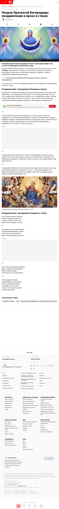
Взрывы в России (27, 411)
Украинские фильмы (28, 424)
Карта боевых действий (29, 401)
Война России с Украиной (30, 397)
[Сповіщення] (57, 2)
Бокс (24, 441)
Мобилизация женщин (46, 405)
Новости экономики (11, 420)
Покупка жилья (8, 443)
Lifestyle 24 (4, 6)
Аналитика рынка (9, 441)
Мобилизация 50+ (45, 403)
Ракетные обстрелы (28, 399)
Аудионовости (8, 407)
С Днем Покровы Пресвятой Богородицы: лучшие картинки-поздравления (25, 79)
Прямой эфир (8, 403)
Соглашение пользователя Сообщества (27, 383)
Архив (41, 380)
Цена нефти (8, 421)
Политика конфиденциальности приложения (28, 380)
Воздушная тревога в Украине (30, 405)
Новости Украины (9, 401)
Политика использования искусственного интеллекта (27, 376)
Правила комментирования (27, 386)
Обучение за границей (46, 432)
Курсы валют (8, 424)
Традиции (10, 6)
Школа (42, 425)
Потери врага (26, 413)
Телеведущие (5, 383)
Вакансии (42, 375)
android (8, 492)
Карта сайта (42, 383)
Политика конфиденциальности (28, 373)
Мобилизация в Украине (48, 397)
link (31, 365)
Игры (41, 385)
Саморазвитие (44, 429)
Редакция (4, 375)
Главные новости (9, 399)
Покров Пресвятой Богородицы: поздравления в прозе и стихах (30, 6)
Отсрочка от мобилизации (47, 409)
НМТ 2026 (43, 427)
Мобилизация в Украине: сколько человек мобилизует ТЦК (48, 413)
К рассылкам (49, 458)
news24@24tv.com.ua (8, 359)
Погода (6, 409)
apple (17, 492)
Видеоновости (8, 405)
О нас (3, 373)
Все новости (8, 397)
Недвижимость (9, 439)
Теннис (24, 445)
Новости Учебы (45, 420)
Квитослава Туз (9, 19)
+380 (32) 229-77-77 (13, 484)
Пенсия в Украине (9, 434)
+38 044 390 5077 (35, 359)
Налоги (6, 432)
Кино (24, 420)
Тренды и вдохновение (10, 445)
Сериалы (25, 430)
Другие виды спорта (28, 449)
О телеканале (5, 380)
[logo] (10, 2)
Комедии (25, 428)
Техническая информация (27, 388)
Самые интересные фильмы (30, 421)
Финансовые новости (10, 426)
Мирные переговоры (28, 403)
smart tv (25, 492)
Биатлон (25, 447)
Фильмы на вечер (27, 426)
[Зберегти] (52, 24)
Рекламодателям (6, 385)
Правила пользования (7, 388)
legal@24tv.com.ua (22, 485)
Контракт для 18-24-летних (47, 407)
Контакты (42, 373)
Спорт (24, 439)
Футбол (24, 443)
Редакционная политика (8, 378)
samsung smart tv (34, 492)
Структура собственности (45, 378)
